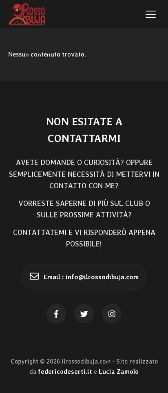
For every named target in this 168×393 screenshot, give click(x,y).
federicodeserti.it (65, 371)
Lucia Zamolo (119, 371)
